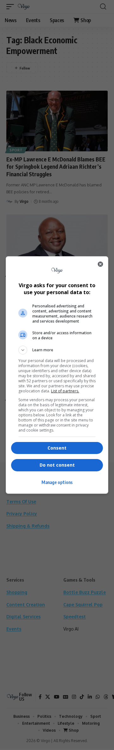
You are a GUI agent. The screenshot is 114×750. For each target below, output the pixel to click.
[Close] (100, 264)
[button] (57, 350)
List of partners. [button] (65, 391)
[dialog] (57, 375)
